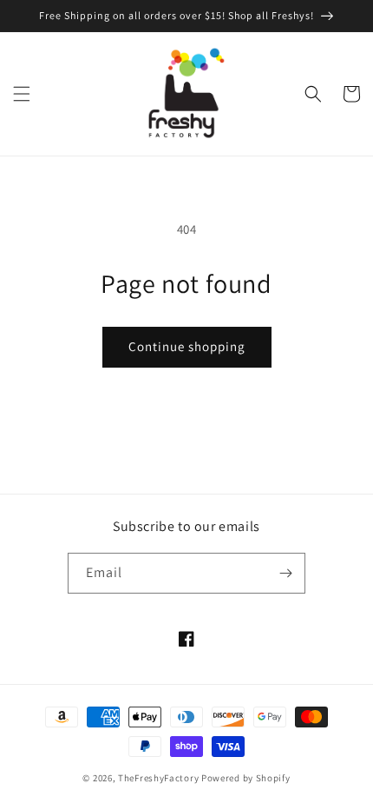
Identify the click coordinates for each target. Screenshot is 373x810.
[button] (22, 94)
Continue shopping (186, 346)
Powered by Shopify (246, 778)
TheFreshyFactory (158, 778)
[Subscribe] (285, 573)
